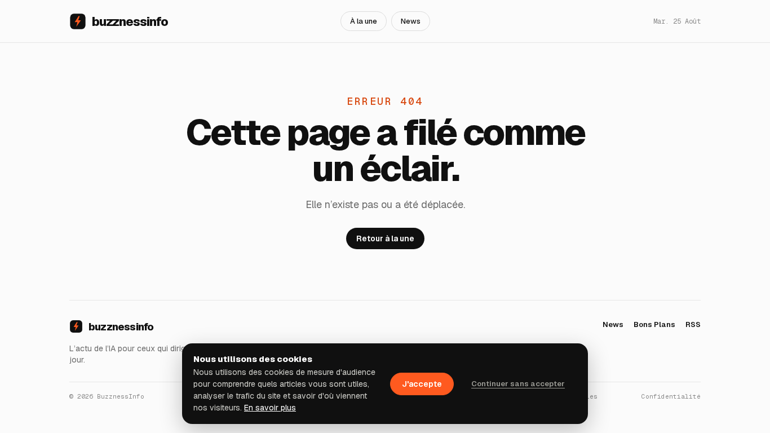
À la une (363, 21)
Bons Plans (654, 324)
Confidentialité (671, 396)
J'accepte (422, 384)
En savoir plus (270, 408)
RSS (693, 324)
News (411, 21)
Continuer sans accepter (518, 383)
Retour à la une (385, 238)
